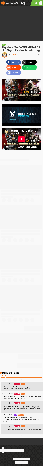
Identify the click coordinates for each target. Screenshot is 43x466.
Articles (13, 376)
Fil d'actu (5, 376)
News (20, 376)
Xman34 (15, 54)
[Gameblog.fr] (9, 3)
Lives (25, 376)
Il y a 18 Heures (20, 386)
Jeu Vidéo (24, 3)
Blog (3, 44)
